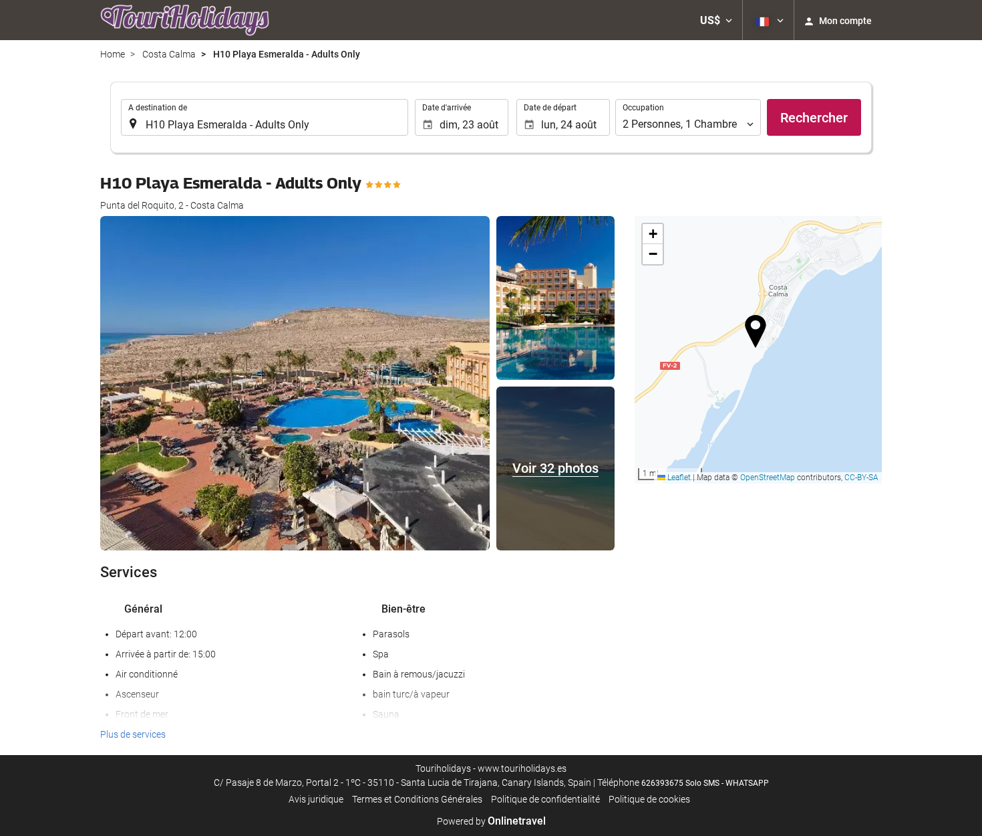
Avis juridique (316, 799)
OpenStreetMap (767, 477)
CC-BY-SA (861, 477)
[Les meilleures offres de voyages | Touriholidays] (185, 20)
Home (112, 54)
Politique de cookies (649, 799)
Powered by (491, 821)
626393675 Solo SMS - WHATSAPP (705, 783)
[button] (716, 20)
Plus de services (133, 734)
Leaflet (678, 477)
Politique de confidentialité (545, 799)
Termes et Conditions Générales (417, 799)
